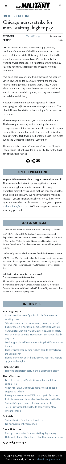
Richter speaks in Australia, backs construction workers (32, 327)
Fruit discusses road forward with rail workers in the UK (32, 399)
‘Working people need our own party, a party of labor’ (32, 323)
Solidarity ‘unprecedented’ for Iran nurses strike (29, 403)
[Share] (33, 161)
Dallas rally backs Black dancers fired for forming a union (32, 253)
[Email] (38, 161)
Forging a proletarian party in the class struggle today (32, 371)
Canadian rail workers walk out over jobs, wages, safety (31, 229)
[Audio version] (28, 161)
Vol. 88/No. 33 (33, 36)
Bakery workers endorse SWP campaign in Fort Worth (32, 395)
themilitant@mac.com (16, 206)
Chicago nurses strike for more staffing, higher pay (30, 433)
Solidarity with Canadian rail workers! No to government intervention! (22, 275)
